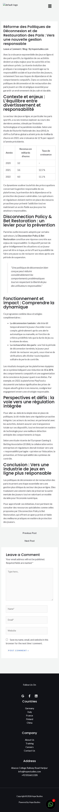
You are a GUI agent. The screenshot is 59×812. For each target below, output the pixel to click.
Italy (29, 712)
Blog (25, 49)
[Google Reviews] (22, 695)
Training (30, 743)
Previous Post (30, 533)
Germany (29, 708)
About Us (29, 740)
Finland (29, 719)
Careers (30, 747)
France (29, 715)
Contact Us (29, 750)
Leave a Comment (12, 49)
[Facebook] (29, 695)
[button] (50, 6)
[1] (50, 806)
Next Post (30, 541)
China (29, 722)
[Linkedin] (36, 695)
